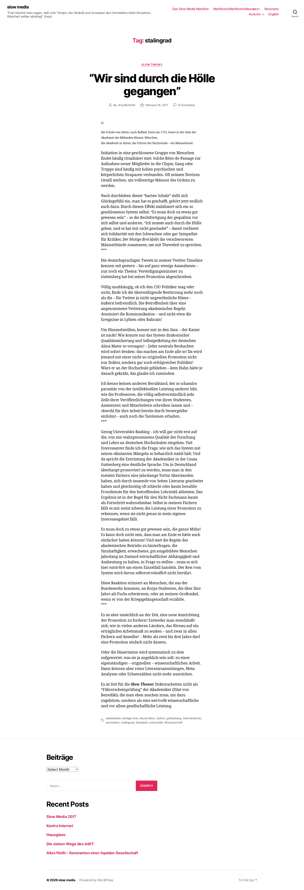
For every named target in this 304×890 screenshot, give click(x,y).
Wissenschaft (173, 722)
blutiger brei (130, 718)
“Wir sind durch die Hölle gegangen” (152, 84)
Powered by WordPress (96, 880)
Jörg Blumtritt (126, 105)
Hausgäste (56, 835)
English (273, 14)
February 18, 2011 (156, 105)
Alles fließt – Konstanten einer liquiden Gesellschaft (92, 853)
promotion (113, 722)
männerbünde (192, 718)
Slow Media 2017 (61, 816)
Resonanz (271, 9)
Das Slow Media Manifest (190, 9)
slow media (18, 7)
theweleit (142, 722)
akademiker (113, 718)
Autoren (255, 14)
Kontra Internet (59, 826)
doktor (161, 718)
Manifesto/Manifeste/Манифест (236, 9)
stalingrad (127, 722)
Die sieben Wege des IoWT (70, 844)
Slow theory (151, 64)
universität (156, 722)
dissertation (147, 718)
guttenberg (174, 718)
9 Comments (186, 105)
